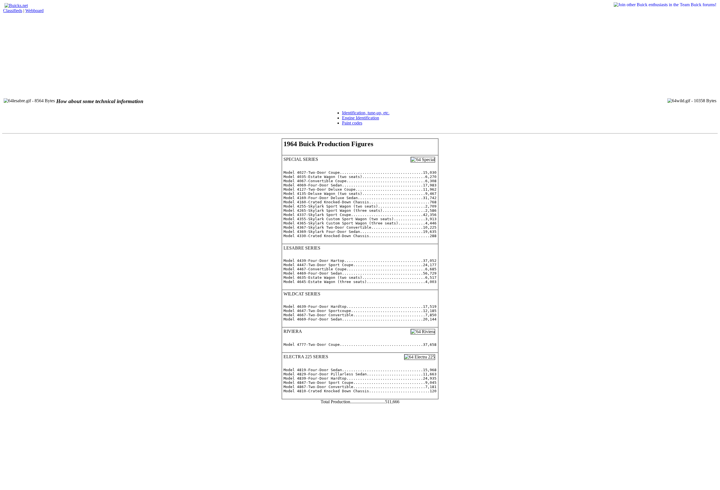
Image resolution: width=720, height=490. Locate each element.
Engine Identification (360, 117)
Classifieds (12, 10)
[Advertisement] (171, 53)
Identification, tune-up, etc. (366, 112)
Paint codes (352, 123)
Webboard (34, 10)
